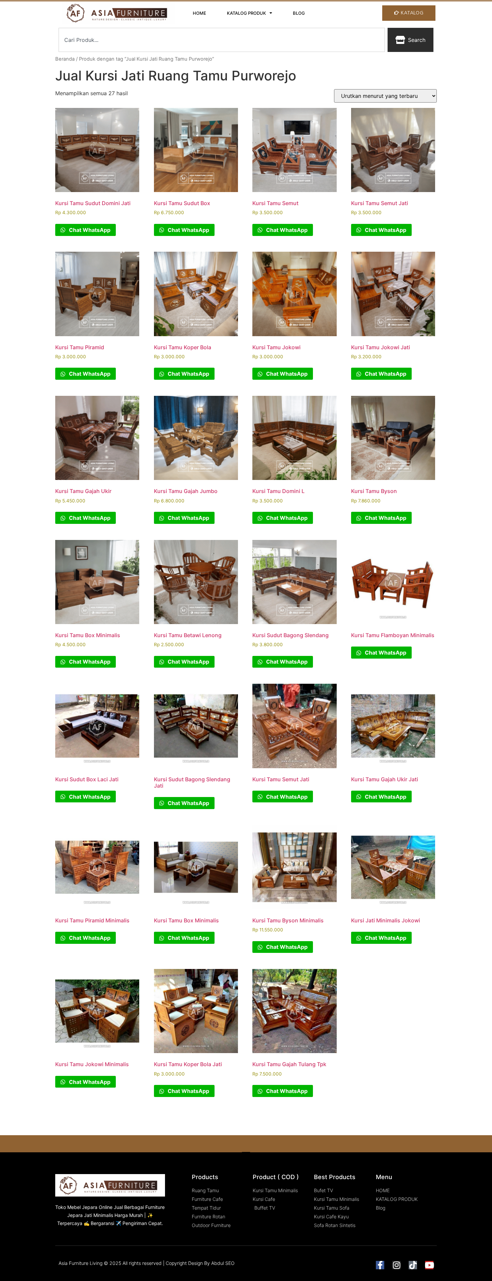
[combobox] (222, 40)
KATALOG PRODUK (246, 13)
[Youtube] (429, 1265)
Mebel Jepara (82, 1207)
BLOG (299, 13)
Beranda (65, 59)
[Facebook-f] (380, 1265)
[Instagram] (396, 1265)
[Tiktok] (413, 1265)
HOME (199, 13)
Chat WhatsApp (89, 230)
